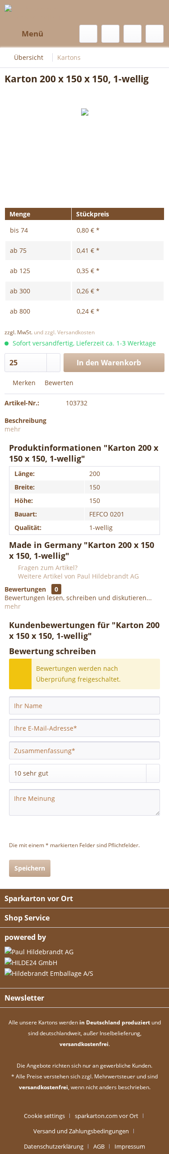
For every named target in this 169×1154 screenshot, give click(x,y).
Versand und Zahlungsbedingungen (81, 1131)
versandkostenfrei (84, 1044)
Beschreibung (25, 420)
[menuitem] (24, 34)
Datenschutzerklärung (53, 1146)
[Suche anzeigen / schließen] (88, 34)
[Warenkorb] (155, 34)
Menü (32, 33)
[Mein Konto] (132, 34)
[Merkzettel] (110, 34)
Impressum (129, 1146)
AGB (99, 1146)
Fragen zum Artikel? (47, 567)
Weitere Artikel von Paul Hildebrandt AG (77, 576)
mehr (13, 429)
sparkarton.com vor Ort (106, 1116)
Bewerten (58, 382)
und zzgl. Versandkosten (64, 332)
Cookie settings (44, 1116)
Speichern (29, 868)
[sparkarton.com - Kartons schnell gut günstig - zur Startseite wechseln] (45, 12)
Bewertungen (25, 589)
